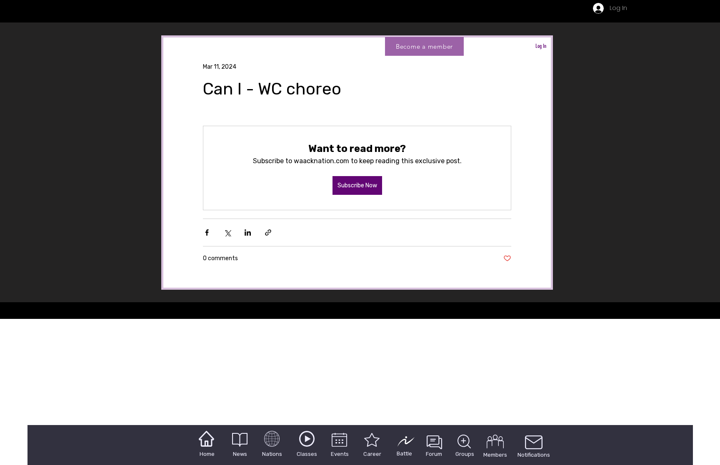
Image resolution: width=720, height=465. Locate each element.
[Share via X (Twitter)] (227, 232)
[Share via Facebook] (207, 232)
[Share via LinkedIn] (248, 232)
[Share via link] (268, 232)
